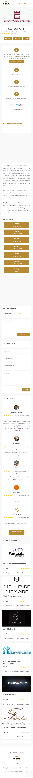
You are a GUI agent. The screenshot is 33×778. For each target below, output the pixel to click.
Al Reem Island (9, 638)
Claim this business (17, 109)
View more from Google (16, 532)
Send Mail (17, 38)
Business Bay (8, 605)
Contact (28, 768)
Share (26, 38)
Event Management (24, 573)
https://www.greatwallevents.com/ (16, 98)
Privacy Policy (7, 768)
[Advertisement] (16, 290)
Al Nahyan (7, 573)
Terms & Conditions (18, 768)
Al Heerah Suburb (10, 737)
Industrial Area (9, 704)
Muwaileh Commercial (11, 671)
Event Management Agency (12, 123)
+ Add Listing (22, 3)
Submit (23, 334)
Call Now (7, 38)
